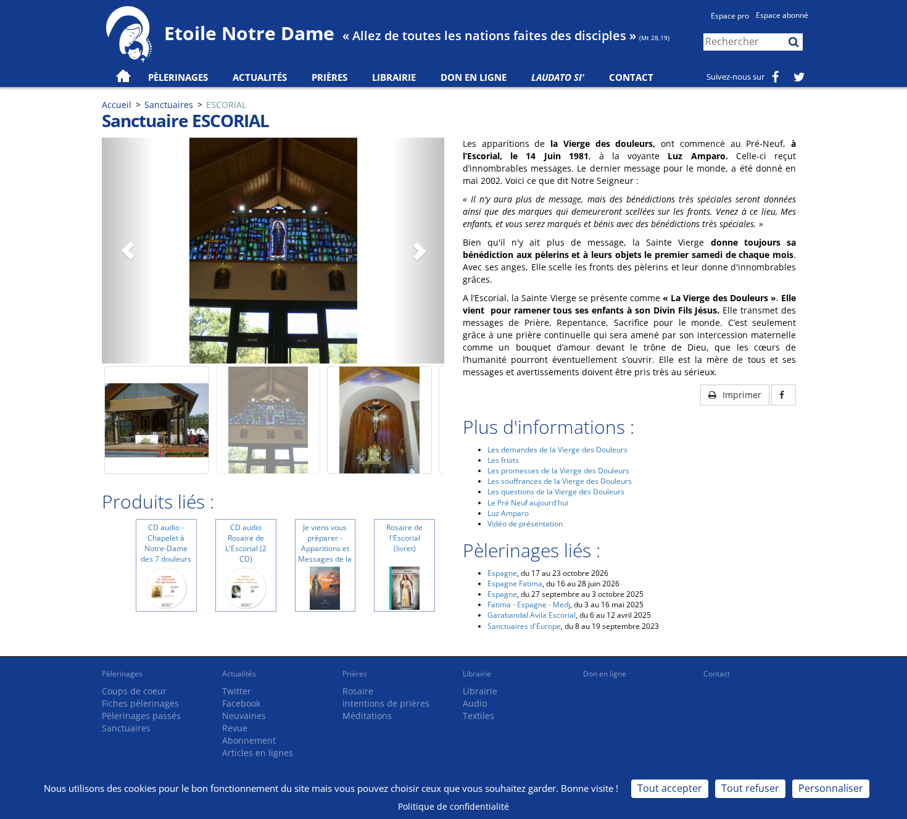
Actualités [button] (260, 77)
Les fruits (503, 460)
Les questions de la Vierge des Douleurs (555, 491)
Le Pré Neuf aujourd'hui (527, 502)
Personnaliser (830, 788)
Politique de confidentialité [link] (453, 806)
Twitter (236, 691)
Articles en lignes (257, 753)
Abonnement (249, 740)
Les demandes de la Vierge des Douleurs (557, 449)
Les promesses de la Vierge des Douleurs (558, 470)
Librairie (394, 77)
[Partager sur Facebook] (783, 395)
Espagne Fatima (514, 583)
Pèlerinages (122, 673)
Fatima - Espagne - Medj (528, 604)
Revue (234, 728)
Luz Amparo (508, 513)
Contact (631, 77)
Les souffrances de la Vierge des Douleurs (559, 481)
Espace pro (730, 15)
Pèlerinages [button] (178, 77)
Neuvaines (244, 715)
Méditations (367, 715)
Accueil (116, 104)
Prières (329, 77)
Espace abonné (782, 15)
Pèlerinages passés (141, 715)
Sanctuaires (168, 104)
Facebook (241, 703)
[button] (127, 251)
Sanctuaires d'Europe (524, 626)
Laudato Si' (557, 77)
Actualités (239, 673)
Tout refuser (750, 788)
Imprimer (740, 395)
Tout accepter (669, 788)
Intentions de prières (385, 703)
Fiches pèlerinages (140, 703)
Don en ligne (474, 77)
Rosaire (357, 691)
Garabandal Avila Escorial (531, 615)
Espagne (502, 573)
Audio (475, 703)
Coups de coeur (134, 691)
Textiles (478, 715)
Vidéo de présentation (525, 523)
